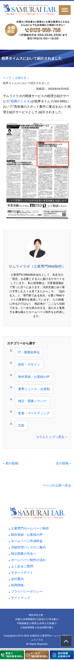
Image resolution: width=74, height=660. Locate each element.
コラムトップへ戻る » (51, 436)
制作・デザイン (29, 364)
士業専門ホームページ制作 (30, 528)
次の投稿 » (63, 463)
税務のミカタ (20, 101)
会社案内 (17, 578)
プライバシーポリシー (27, 591)
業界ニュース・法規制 (34, 388)
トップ (7, 77)
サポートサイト (22, 572)
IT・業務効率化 (29, 352)
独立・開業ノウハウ (32, 401)
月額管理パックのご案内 (28, 547)
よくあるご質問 (22, 566)
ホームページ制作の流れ (28, 559)
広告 (21, 425)
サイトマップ (20, 597)
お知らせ (20, 77)
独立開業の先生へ (23, 553)
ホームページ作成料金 (27, 541)
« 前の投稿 (10, 463)
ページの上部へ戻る (57, 485)
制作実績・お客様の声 (34, 376)
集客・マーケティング (34, 413)
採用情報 (17, 585)
